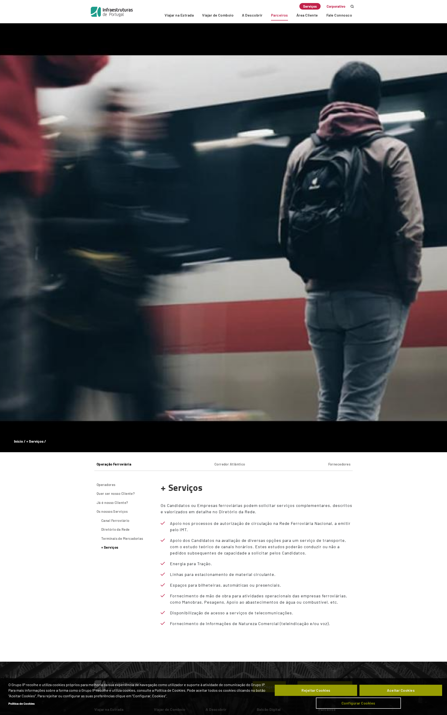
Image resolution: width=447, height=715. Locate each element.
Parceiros (279, 15)
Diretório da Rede (115, 529)
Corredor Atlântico (229, 464)
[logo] (112, 11)
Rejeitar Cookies (315, 690)
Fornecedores (339, 464)
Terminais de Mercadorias (122, 538)
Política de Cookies (21, 703)
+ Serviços (110, 547)
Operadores (106, 484)
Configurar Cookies (358, 703)
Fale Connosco (339, 15)
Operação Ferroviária (114, 464)
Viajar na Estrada (179, 15)
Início (18, 441)
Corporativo (336, 6)
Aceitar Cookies (401, 690)
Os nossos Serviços (112, 511)
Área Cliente (307, 15)
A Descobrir (252, 15)
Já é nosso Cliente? (112, 502)
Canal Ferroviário (115, 520)
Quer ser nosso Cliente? (116, 493)
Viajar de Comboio (218, 15)
